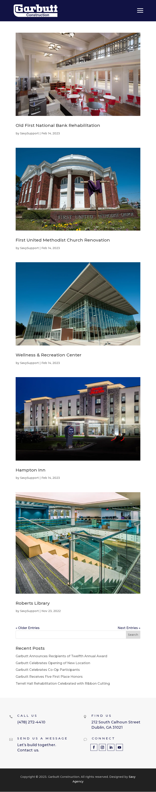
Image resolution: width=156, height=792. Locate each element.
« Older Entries (28, 628)
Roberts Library (33, 603)
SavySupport (29, 133)
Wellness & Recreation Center (48, 354)
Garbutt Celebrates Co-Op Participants (48, 670)
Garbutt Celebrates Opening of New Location (53, 663)
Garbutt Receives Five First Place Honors (49, 677)
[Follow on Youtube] (119, 747)
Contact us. (28, 750)
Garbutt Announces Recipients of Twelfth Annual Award (61, 656)
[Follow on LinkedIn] (110, 747)
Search (133, 635)
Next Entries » (129, 628)
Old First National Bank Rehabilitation (58, 125)
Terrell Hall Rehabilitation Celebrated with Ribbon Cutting (63, 683)
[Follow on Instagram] (102, 747)
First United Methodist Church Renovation (63, 240)
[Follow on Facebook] (93, 747)
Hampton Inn (31, 470)
